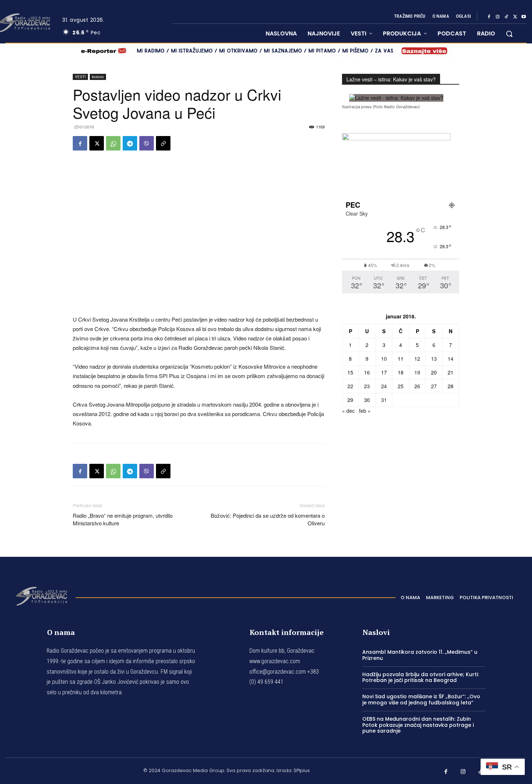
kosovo (98, 76)
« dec (348, 410)
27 (434, 386)
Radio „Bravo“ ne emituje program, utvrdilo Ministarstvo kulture (123, 519)
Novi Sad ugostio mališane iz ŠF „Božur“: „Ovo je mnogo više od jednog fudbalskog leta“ (421, 699)
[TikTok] (506, 16)
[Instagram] (497, 16)
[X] (515, 16)
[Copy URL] (163, 143)
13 (434, 358)
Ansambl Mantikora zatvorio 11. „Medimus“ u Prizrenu (419, 655)
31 (384, 399)
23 (367, 386)
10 (384, 358)
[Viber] (146, 143)
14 (450, 358)
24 (384, 386)
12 (417, 358)
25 (401, 386)
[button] (509, 33)
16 (367, 372)
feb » (365, 410)
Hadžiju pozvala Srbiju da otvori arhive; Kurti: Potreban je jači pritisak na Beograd (420, 677)
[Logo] (41, 595)
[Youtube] (523, 16)
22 (350, 386)
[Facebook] (489, 16)
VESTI (80, 76)
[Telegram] (130, 143)
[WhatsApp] (113, 143)
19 (417, 372)
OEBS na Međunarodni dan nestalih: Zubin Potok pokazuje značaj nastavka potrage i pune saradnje (418, 725)
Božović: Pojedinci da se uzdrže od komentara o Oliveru (268, 519)
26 (417, 386)
